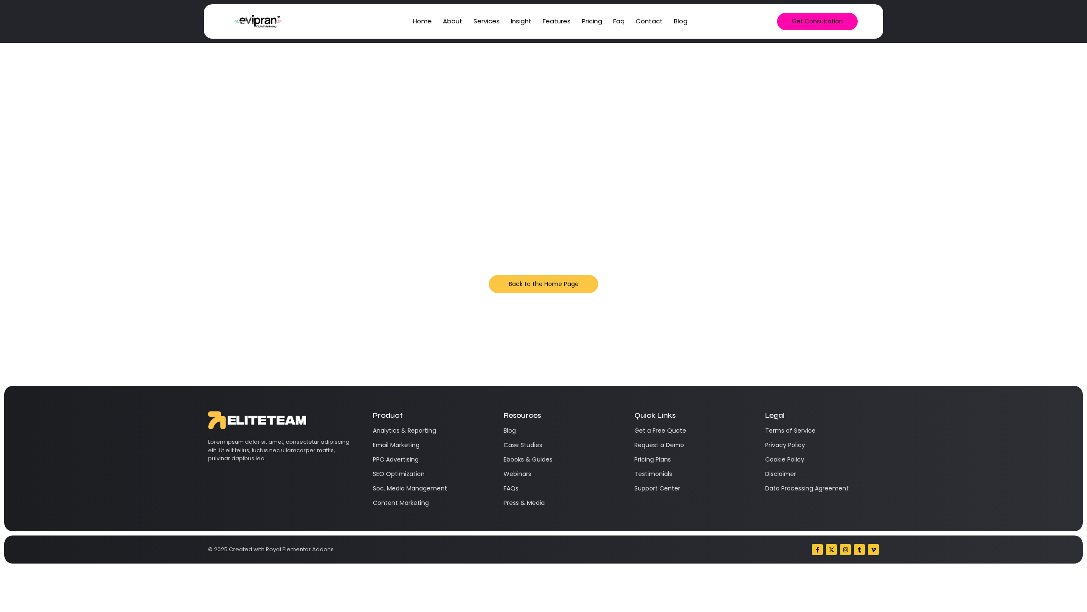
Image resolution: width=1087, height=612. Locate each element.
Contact (649, 21)
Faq (619, 21)
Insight (521, 21)
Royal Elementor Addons (300, 549)
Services (486, 21)
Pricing (592, 21)
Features (557, 21)
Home (422, 21)
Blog (680, 21)
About (452, 21)
